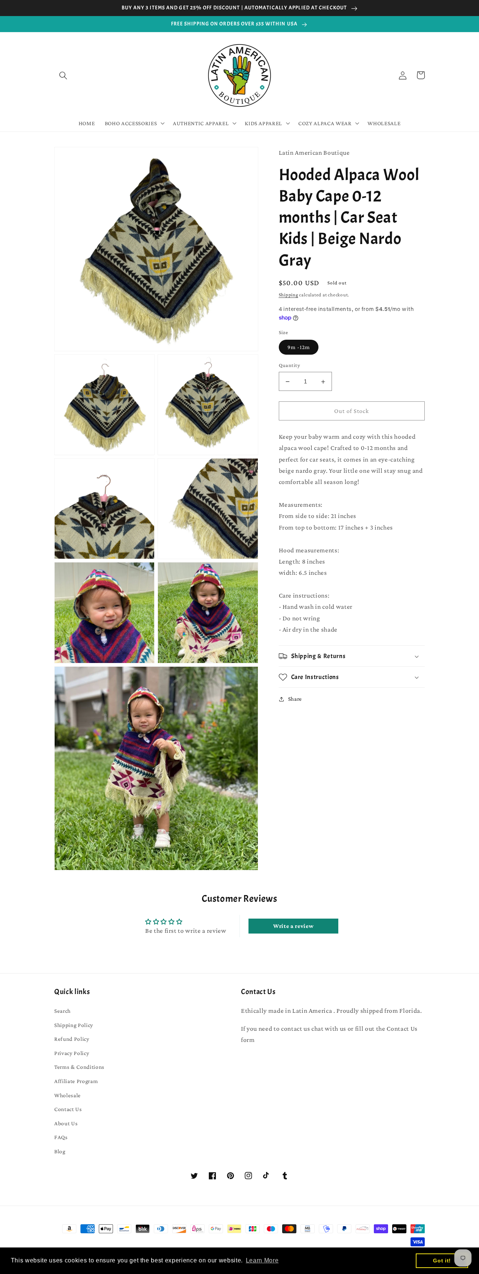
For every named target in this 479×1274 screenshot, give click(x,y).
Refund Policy (71, 1039)
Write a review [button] (293, 926)
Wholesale (67, 1095)
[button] (63, 75)
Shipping (288, 294)
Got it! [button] (442, 1261)
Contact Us (68, 1109)
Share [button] (295, 698)
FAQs (61, 1137)
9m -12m (298, 347)
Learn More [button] (262, 1260)
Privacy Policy (71, 1053)
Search (62, 1011)
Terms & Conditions (79, 1067)
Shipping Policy (73, 1025)
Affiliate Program (76, 1081)
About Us (65, 1123)
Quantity (289, 365)
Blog (59, 1151)
